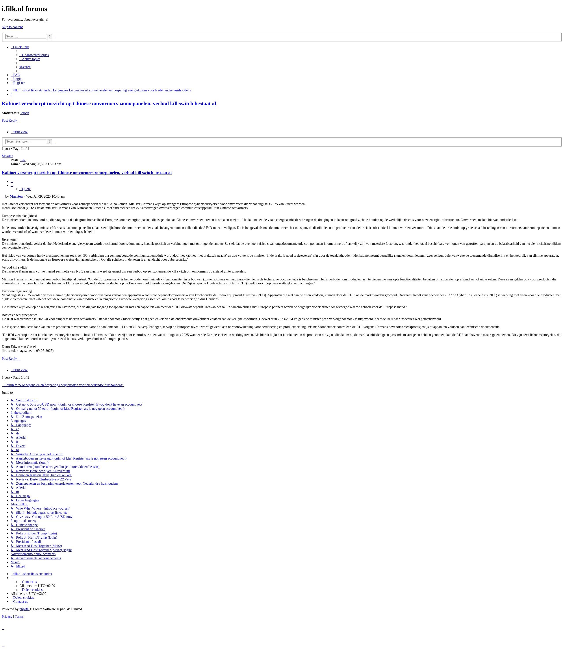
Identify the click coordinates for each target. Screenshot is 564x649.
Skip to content (12, 27)
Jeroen (24, 113)
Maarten (7, 156)
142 (23, 160)
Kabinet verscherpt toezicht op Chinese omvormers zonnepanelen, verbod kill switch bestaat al (109, 103)
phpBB (24, 609)
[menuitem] (34, 55)
